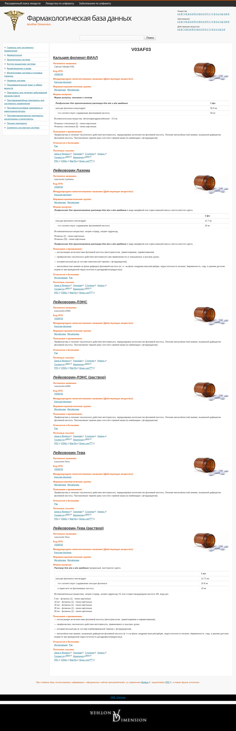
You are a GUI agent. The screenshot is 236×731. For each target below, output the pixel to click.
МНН (68, 157)
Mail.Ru (73, 161)
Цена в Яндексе (62, 154)
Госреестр (59, 157)
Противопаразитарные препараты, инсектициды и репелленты (24, 117)
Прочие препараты (17, 123)
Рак (56, 146)
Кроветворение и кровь (19, 68)
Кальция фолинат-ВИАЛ (75, 58)
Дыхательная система (18, 59)
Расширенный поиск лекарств (23, 3)
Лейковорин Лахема (71, 170)
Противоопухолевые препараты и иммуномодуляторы (23, 109)
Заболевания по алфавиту (95, 3)
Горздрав (77, 154)
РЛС (56, 161)
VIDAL (64, 161)
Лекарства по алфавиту (60, 3)
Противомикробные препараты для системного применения (24, 101)
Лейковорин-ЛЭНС (70, 302)
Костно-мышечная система (21, 63)
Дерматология (14, 54)
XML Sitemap (118, 697)
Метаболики (60, 90)
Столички (89, 154)
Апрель (101, 154)
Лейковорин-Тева (69, 453)
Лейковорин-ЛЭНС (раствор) (79, 377)
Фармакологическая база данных (79, 18)
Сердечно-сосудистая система (23, 127)
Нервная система (16, 80)
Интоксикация (61, 278)
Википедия (78, 157)
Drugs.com (86, 161)
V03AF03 (58, 74)
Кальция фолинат (63, 82)
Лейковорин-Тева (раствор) (78, 528)
